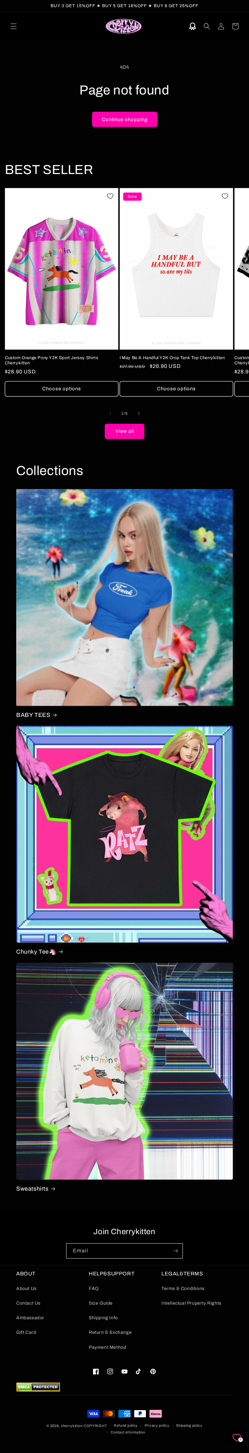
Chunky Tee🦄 (36, 951)
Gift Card (26, 1332)
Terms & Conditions (183, 1288)
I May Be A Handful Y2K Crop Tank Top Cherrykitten (172, 358)
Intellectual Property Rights (191, 1303)
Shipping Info (103, 1317)
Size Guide (101, 1303)
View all (124, 431)
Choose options (61, 388)
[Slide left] (110, 413)
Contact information (128, 1432)
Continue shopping (125, 119)
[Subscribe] (175, 1251)
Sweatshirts (32, 1188)
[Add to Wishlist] (110, 196)
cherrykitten (71, 1426)
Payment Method (107, 1347)
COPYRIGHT (95, 1426)
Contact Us (28, 1303)
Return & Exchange (110, 1332)
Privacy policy (157, 1425)
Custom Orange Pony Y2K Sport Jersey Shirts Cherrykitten (51, 361)
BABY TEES (33, 715)
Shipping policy (189, 1425)
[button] (13, 26)
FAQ (94, 1288)
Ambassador (30, 1317)
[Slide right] (139, 413)
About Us (26, 1288)
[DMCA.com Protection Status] (38, 1390)
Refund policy (126, 1425)
